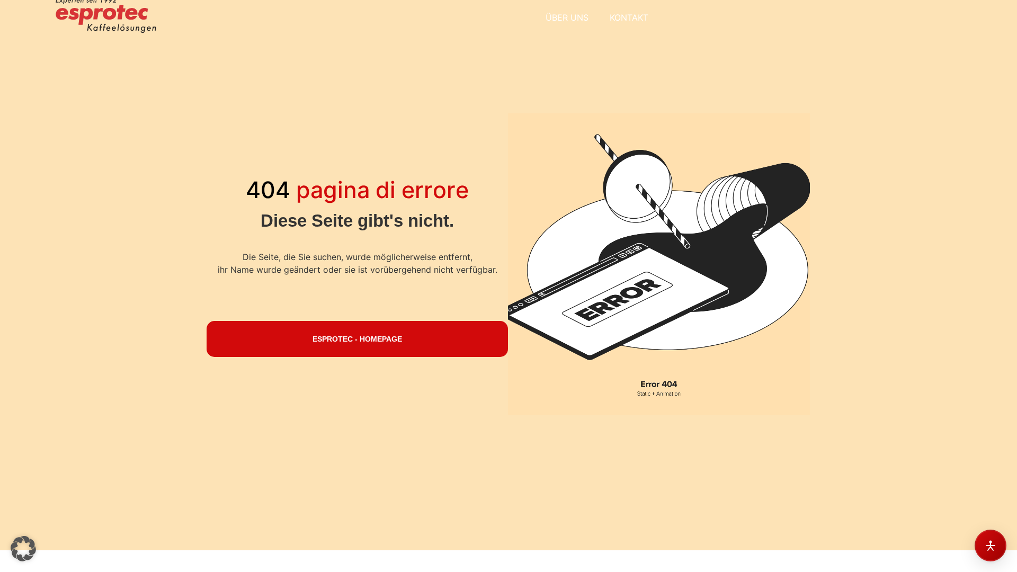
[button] (23, 548)
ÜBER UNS (567, 17)
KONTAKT (629, 17)
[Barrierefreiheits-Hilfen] (990, 545)
